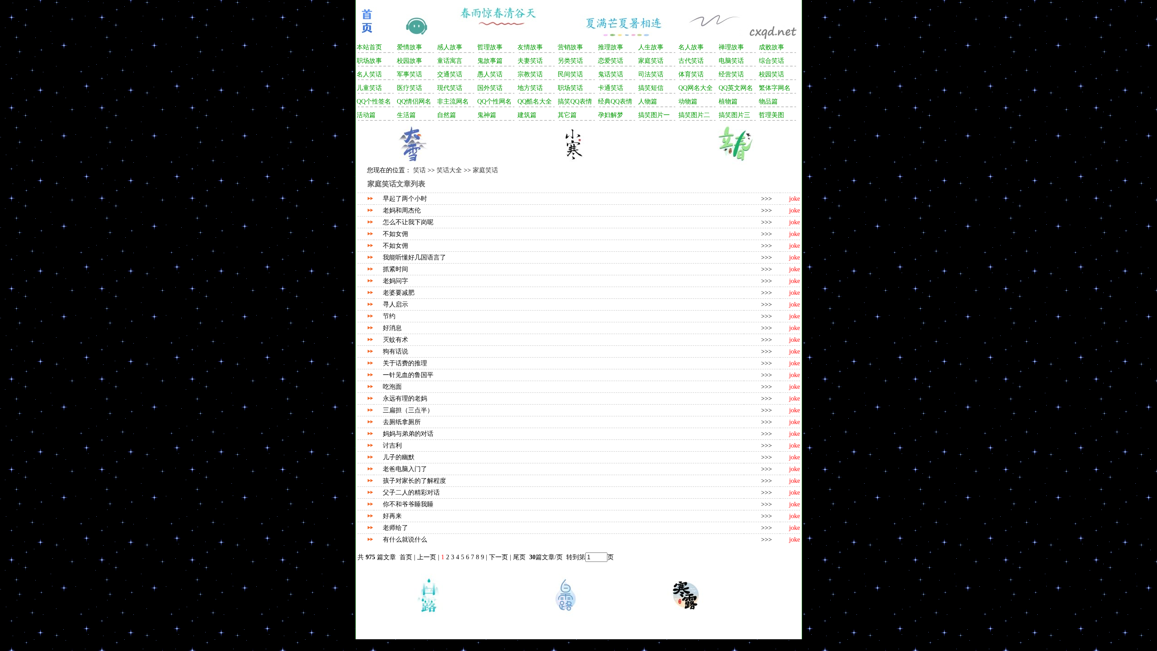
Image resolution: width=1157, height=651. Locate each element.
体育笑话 (691, 74)
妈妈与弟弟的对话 (408, 433)
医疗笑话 (409, 88)
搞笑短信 (650, 88)
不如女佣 (395, 234)
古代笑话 (691, 60)
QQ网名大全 (695, 88)
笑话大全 (449, 170)
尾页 (520, 557)
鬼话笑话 (610, 74)
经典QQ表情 (615, 101)
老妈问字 (395, 281)
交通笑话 (449, 74)
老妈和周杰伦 (402, 210)
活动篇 (366, 115)
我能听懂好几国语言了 (414, 257)
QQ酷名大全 (534, 101)
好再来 (392, 516)
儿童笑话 (369, 88)
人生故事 (650, 47)
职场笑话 (570, 88)
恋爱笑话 (610, 60)
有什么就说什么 (405, 539)
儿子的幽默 (398, 457)
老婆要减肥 (398, 292)
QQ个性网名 (494, 101)
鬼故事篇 (490, 60)
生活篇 (406, 115)
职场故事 (369, 60)
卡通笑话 (610, 88)
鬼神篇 (486, 115)
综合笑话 (771, 60)
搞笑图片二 (694, 115)
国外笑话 (490, 88)
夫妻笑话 (530, 60)
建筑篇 (526, 115)
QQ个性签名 (374, 101)
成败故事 (771, 47)
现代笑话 (449, 88)
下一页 (498, 557)
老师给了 (395, 527)
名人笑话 (369, 74)
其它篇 (567, 115)
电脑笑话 (731, 60)
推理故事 (610, 47)
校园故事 (409, 60)
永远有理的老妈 (405, 398)
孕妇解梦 (610, 115)
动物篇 (687, 101)
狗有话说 (395, 351)
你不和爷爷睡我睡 (408, 504)
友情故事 (530, 47)
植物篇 (728, 101)
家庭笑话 (650, 60)
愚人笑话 (490, 74)
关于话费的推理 (405, 363)
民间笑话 (570, 74)
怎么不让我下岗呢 (408, 222)
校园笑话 (771, 74)
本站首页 (369, 47)
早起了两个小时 (405, 198)
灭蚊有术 (395, 339)
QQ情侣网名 (414, 101)
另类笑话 (570, 60)
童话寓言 (449, 60)
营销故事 (570, 47)
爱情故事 (409, 47)
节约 (389, 316)
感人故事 (449, 47)
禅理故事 (731, 47)
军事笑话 (409, 74)
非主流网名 (453, 101)
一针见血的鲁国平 (408, 375)
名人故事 (691, 47)
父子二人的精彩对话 (411, 492)
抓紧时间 (395, 269)
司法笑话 (650, 74)
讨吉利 (392, 445)
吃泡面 (392, 386)
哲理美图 (771, 115)
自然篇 (446, 115)
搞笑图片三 (734, 115)
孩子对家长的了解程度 (414, 480)
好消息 (392, 328)
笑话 (419, 170)
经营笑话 (731, 74)
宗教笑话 (530, 74)
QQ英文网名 (736, 88)
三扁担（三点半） (408, 410)
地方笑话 (530, 88)
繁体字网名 (774, 88)
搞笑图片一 (654, 115)
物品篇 (768, 101)
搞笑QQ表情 (575, 101)
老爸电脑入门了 (405, 469)
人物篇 (647, 101)
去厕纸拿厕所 (402, 422)
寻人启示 (395, 304)
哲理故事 (490, 47)
